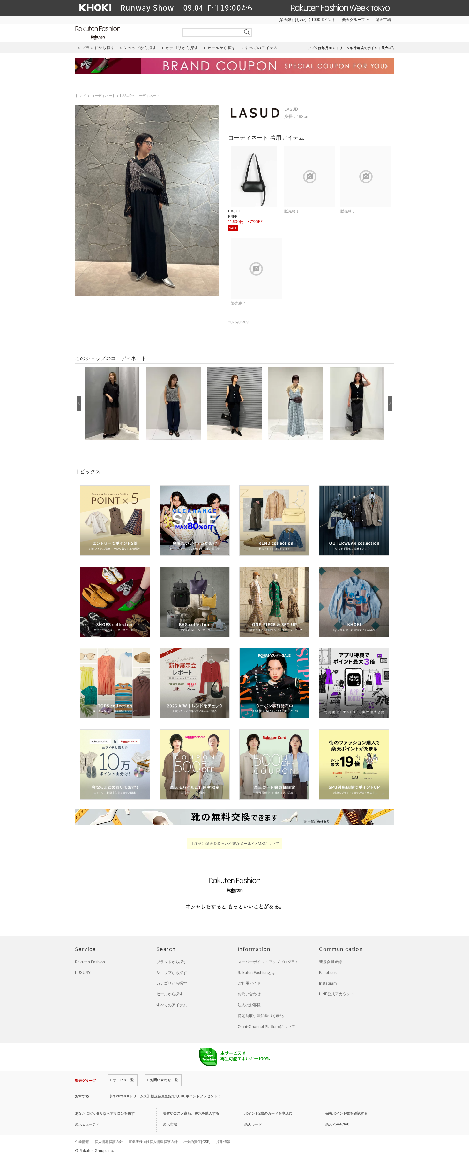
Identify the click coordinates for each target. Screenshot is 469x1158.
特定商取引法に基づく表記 (261, 1015)
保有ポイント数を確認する (346, 1113)
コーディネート (103, 95)
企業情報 (82, 1142)
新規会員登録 (330, 961)
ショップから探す (171, 972)
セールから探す (169, 994)
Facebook (328, 972)
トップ (80, 95)
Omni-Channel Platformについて (266, 1026)
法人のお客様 (249, 1004)
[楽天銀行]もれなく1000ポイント (307, 20)
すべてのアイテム (171, 1004)
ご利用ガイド (249, 983)
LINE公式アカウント (336, 994)
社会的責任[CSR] (197, 1142)
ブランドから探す (171, 961)
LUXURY (83, 972)
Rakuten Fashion (124, 33)
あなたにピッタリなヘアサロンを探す (105, 1113)
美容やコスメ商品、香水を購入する (191, 1113)
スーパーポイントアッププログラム (268, 961)
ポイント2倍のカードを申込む (268, 1113)
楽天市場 (383, 20)
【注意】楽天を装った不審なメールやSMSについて (234, 843)
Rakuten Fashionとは (256, 972)
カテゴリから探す (171, 983)
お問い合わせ (249, 994)
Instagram (328, 983)
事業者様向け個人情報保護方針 (153, 1142)
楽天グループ (353, 20)
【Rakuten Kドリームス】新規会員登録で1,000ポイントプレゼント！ (164, 1096)
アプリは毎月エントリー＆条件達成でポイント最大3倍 (351, 48)
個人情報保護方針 (109, 1142)
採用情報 (223, 1142)
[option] (112, 403)
